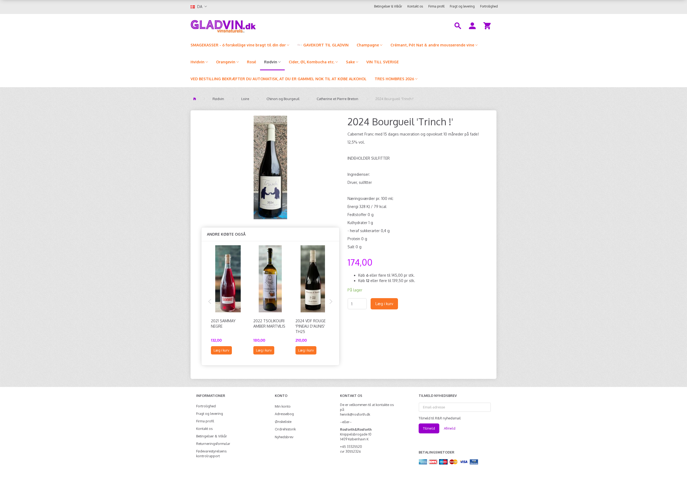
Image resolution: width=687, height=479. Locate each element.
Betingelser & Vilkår (388, 6)
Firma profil (436, 6)
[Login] (472, 25)
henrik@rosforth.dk (355, 414)
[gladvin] (245, 25)
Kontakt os (415, 6)
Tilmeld (429, 428)
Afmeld (449, 428)
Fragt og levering (462, 6)
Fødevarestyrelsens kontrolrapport (211, 453)
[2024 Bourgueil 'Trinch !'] (270, 167)
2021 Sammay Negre (223, 323)
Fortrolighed (489, 6)
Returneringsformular (213, 443)
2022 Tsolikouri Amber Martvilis (269, 323)
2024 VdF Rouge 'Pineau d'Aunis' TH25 (310, 326)
